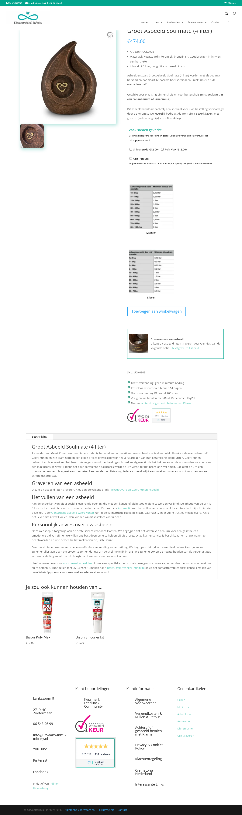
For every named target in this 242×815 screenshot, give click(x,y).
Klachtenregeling (148, 758)
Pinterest (40, 760)
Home (143, 22)
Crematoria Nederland (144, 772)
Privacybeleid (106, 810)
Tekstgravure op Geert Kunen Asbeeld (135, 489)
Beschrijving (39, 436)
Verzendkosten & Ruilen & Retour (148, 715)
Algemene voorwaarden (80, 810)
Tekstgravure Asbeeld (185, 348)
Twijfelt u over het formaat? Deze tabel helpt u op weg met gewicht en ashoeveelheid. (171, 163)
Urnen (155, 22)
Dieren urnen (195, 22)
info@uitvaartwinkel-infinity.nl (125, 568)
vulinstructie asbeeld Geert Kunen (72, 512)
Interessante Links (149, 784)
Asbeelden (184, 714)
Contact (122, 810)
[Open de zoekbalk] (226, 13)
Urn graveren (185, 735)
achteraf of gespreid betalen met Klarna (166, 403)
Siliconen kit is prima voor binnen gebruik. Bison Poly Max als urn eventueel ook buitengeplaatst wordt (168, 138)
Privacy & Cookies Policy (149, 746)
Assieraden (173, 22)
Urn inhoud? (141, 158)
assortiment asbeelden (77, 563)
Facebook (40, 772)
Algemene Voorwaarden (146, 701)
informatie (124, 508)
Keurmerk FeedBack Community (93, 703)
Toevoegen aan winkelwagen (156, 311)
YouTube (40, 749)
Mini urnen (184, 707)
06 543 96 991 (44, 723)
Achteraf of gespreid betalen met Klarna (148, 730)
